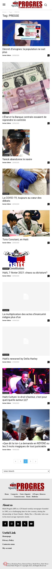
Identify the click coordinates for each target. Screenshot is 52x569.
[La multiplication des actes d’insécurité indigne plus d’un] (26, 296)
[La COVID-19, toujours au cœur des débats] (26, 182)
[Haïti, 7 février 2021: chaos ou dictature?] (26, 259)
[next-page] (35, 461)
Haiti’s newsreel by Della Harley (19, 358)
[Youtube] (31, 523)
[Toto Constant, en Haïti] (26, 223)
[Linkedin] (18, 523)
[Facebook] (5, 523)
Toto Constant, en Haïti (15, 239)
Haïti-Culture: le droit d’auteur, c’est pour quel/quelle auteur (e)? (24, 398)
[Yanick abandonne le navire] (26, 142)
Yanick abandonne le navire (17, 159)
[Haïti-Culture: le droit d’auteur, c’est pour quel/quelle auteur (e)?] (26, 381)
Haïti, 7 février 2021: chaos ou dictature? (24, 272)
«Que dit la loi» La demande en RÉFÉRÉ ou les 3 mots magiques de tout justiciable (25, 445)
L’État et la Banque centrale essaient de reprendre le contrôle (24, 118)
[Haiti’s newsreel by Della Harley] (26, 341)
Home (4, 12)
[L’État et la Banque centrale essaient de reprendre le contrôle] (26, 87)
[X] (24, 523)
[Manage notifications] (5, 564)
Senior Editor (6, 55)
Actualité (5, 45)
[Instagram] (11, 523)
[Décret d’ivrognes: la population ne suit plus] (26, 33)
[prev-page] (16, 461)
